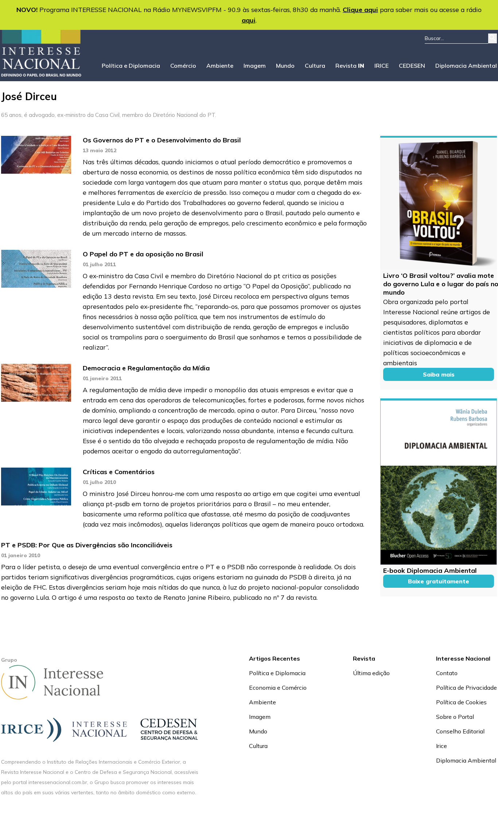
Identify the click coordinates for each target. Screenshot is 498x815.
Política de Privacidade (466, 687)
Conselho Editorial (460, 731)
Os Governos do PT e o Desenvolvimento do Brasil (162, 140)
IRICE (381, 65)
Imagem (255, 65)
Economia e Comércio (278, 687)
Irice (441, 745)
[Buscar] (492, 38)
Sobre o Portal (455, 716)
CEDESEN (412, 65)
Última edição (371, 673)
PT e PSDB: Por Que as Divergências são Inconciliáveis (86, 545)
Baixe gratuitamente (438, 581)
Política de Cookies (461, 702)
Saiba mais (439, 374)
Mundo (285, 65)
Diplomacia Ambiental (466, 65)
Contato (447, 673)
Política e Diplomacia (131, 65)
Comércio (183, 65)
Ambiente (219, 65)
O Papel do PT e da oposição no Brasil (143, 254)
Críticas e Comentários (119, 472)
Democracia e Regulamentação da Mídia (146, 368)
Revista (349, 65)
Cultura (315, 65)
